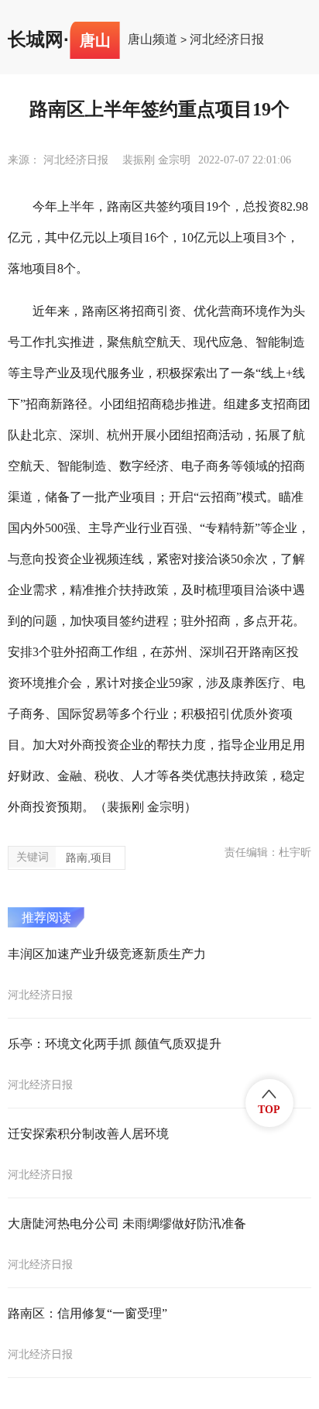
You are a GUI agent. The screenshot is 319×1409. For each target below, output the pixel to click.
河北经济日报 (227, 39)
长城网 (35, 39)
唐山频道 (152, 39)
